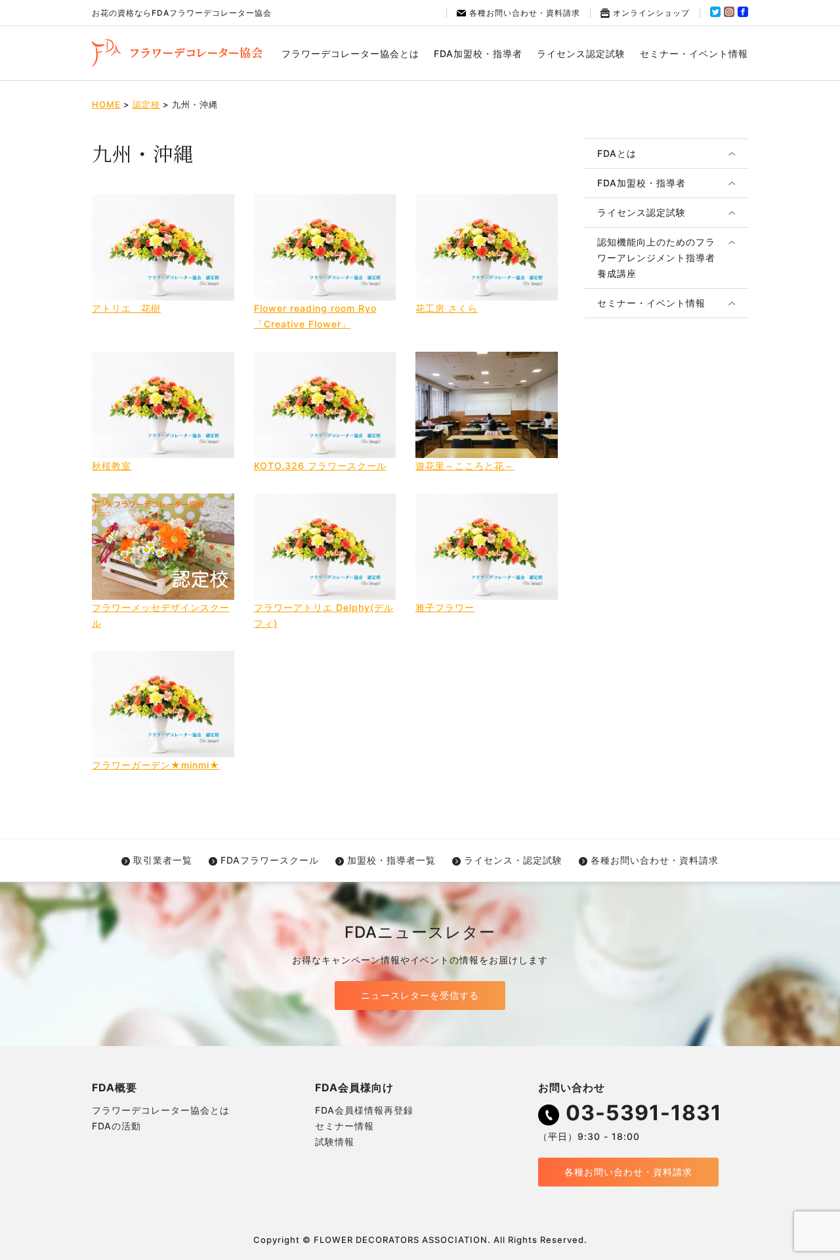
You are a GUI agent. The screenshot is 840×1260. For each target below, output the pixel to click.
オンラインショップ (651, 13)
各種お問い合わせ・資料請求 (524, 13)
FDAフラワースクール (269, 860)
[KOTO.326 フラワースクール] (325, 405)
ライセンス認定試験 (581, 53)
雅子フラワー (444, 607)
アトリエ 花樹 (126, 308)
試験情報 (334, 1141)
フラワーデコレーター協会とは (350, 53)
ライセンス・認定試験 (513, 860)
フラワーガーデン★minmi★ (156, 764)
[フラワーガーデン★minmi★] (163, 704)
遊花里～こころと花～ (464, 465)
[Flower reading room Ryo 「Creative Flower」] (325, 247)
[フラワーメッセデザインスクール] (163, 547)
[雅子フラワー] (486, 547)
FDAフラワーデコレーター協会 (177, 53)
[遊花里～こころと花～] (486, 405)
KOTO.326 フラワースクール (320, 465)
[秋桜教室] (163, 405)
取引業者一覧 (162, 860)
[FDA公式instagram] (729, 14)
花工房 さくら (446, 308)
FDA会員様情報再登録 (364, 1110)
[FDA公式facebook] (743, 14)
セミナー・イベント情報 (694, 53)
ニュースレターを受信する (420, 995)
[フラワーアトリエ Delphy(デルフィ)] (325, 547)
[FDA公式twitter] (715, 14)
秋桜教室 (111, 465)
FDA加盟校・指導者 (478, 53)
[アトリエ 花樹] (163, 247)
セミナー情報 (344, 1125)
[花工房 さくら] (486, 247)
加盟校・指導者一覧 (391, 860)
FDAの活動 (116, 1125)
